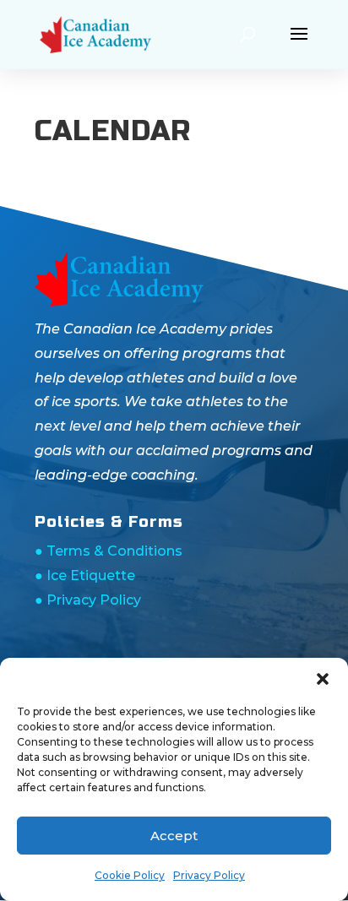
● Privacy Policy (88, 600)
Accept (174, 836)
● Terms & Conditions (108, 551)
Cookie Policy (130, 875)
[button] (322, 678)
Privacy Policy (209, 875)
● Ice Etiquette (85, 575)
